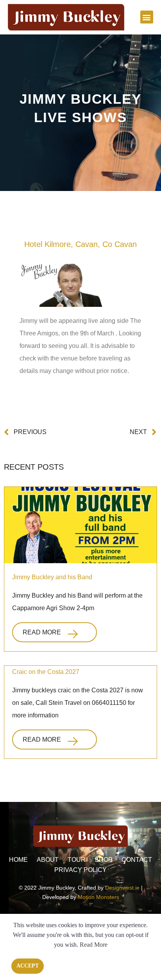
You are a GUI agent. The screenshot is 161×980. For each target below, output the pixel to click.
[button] (146, 17)
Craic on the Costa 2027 (45, 671)
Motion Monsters (98, 897)
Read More (42, 632)
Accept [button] (27, 966)
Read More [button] (93, 944)
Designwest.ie (122, 888)
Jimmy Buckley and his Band (52, 577)
